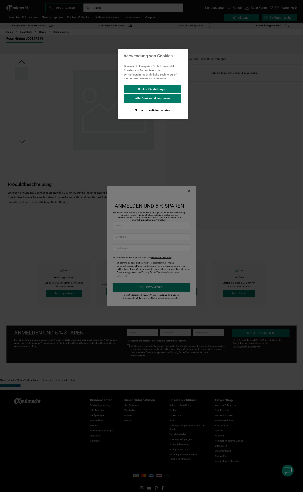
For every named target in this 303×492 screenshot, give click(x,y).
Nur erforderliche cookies (152, 110)
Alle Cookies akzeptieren (152, 98)
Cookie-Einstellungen (152, 89)
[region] (153, 84)
